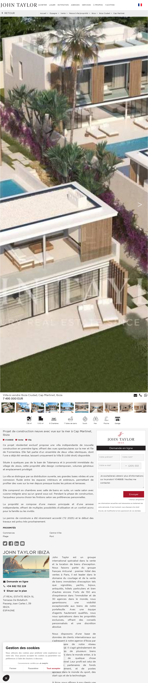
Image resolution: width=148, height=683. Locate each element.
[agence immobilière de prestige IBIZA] (26, 567)
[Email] (22, 543)
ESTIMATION (63, 5)
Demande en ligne (17, 582)
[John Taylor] (18, 4)
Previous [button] (6, 204)
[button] (6, 678)
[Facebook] (11, 543)
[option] (74, 204)
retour (9, 13)
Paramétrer (33, 668)
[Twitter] (5, 543)
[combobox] (124, 466)
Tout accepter (53, 668)
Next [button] (139, 204)
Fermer (13, 668)
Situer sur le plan (16, 591)
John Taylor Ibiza (26, 552)
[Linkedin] (17, 543)
